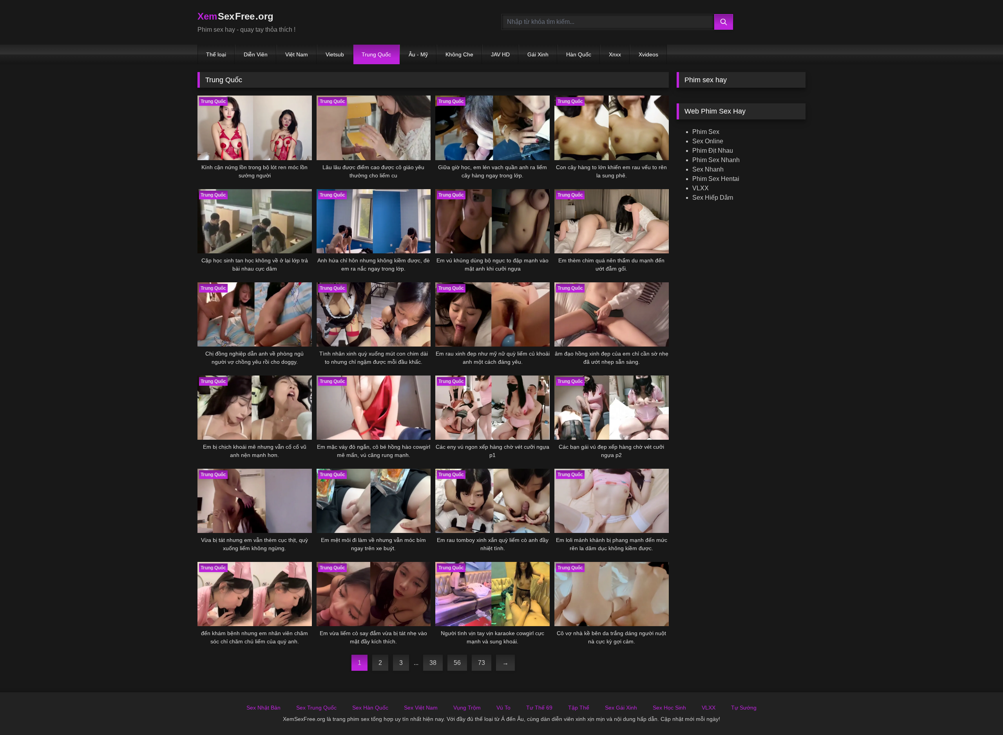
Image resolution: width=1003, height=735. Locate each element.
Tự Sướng (744, 707)
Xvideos (648, 54)
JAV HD (500, 54)
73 (481, 662)
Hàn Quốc (578, 54)
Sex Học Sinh (669, 707)
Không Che (459, 54)
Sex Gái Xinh (621, 707)
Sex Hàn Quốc (370, 707)
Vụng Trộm (467, 707)
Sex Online (707, 141)
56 (457, 662)
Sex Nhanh (708, 169)
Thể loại (216, 54)
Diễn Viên (256, 54)
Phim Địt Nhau (712, 150)
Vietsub (335, 54)
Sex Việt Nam (421, 707)
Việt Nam (296, 54)
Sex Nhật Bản (263, 707)
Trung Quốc (376, 54)
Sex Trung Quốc (316, 707)
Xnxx (615, 54)
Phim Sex (705, 131)
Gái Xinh (538, 54)
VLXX (700, 188)
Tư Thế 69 (539, 707)
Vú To (503, 707)
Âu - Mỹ (418, 54)
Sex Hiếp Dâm (712, 197)
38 (432, 662)
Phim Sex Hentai (715, 178)
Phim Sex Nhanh (716, 160)
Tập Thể (578, 707)
